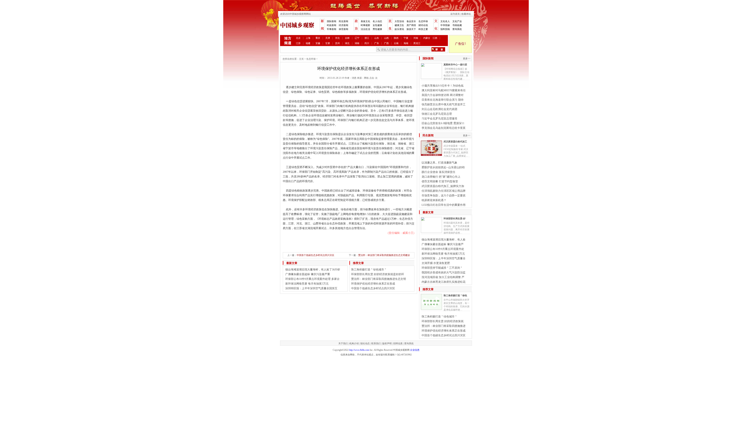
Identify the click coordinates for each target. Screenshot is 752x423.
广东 (376, 43)
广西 (386, 43)
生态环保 (423, 21)
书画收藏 (457, 25)
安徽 (317, 43)
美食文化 (365, 21)
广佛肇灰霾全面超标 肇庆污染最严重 (307, 274)
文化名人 (445, 21)
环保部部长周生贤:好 (454, 218)
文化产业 (457, 21)
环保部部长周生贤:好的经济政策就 (443, 321)
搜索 (438, 49)
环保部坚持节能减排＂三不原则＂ (442, 267)
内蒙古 (426, 38)
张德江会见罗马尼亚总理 (437, 113)
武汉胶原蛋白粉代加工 (455, 141)
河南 (415, 38)
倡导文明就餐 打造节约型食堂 (440, 181)
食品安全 (411, 21)
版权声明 (387, 343)
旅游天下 (411, 29)
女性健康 (377, 25)
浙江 (366, 38)
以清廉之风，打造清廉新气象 (439, 162)
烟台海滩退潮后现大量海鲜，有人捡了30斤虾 (312, 269)
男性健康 (377, 29)
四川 (366, 43)
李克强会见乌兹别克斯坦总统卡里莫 (443, 128)
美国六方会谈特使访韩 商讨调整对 (443, 95)
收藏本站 (466, 14)
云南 (396, 43)
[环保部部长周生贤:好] (431, 231)
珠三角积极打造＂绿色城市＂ (369, 269)
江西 (435, 38)
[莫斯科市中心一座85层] (431, 77)
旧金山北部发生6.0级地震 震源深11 (443, 123)
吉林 (347, 38)
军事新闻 (331, 29)
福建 (308, 43)
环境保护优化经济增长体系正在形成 (373, 283)
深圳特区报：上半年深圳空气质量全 (443, 258)
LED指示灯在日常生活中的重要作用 (443, 204)
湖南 (357, 43)
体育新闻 (343, 29)
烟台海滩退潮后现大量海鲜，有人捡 (443, 239)
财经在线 (423, 25)
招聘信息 (398, 343)
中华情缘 (445, 25)
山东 (376, 38)
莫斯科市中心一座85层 (455, 64)
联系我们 (376, 343)
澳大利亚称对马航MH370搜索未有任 (444, 90)
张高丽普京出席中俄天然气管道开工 (443, 104)
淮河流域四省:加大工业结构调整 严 (443, 277)
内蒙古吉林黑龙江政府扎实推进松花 (443, 281)
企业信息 (414, 350)
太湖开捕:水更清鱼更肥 (436, 263)
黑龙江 (416, 43)
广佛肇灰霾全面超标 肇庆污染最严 (443, 244)
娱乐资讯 (399, 29)
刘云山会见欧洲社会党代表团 (439, 109)
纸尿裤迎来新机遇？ (434, 200)
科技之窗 (423, 29)
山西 (386, 38)
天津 (327, 38)
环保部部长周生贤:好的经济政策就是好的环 (377, 274)
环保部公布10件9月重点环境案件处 (443, 249)
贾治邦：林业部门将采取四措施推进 (443, 325)
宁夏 (406, 38)
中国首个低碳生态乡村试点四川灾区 (315, 255)
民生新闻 (343, 21)
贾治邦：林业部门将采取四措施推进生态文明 (378, 278)
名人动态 (377, 21)
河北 (337, 38)
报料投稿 (445, 29)
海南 (406, 43)
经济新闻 (343, 25)
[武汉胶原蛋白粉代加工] (431, 154)
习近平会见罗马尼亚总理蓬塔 (439, 118)
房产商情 (411, 25)
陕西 (396, 38)
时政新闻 (331, 25)
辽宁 (357, 38)
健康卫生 (399, 25)
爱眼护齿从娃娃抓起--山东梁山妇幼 (443, 167)
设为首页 (455, 14)
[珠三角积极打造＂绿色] (431, 308)
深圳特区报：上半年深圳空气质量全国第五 (311, 288)
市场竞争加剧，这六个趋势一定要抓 (443, 195)
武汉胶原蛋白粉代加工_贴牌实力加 (443, 186)
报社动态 (365, 343)
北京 (298, 38)
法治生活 (365, 29)
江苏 (298, 43)
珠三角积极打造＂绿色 (455, 295)
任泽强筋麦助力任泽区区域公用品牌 (443, 190)
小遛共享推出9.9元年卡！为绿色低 (443, 85)
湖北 (347, 43)
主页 (301, 59)
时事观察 (365, 25)
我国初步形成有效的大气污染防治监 (443, 272)
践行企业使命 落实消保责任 (438, 172)
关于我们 (343, 343)
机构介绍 (354, 343)
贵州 (337, 43)
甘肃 (327, 43)
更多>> (466, 58)
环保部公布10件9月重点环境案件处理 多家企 (312, 278)
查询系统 (457, 29)
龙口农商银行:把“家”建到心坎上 (441, 176)
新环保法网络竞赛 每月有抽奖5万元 (307, 283)
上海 (308, 38)
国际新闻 (331, 21)
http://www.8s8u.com (359, 350)
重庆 (317, 38)
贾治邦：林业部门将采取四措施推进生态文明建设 (384, 255)
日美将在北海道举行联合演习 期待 (443, 99)
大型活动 (399, 21)
